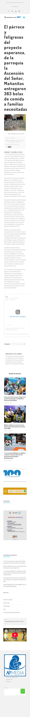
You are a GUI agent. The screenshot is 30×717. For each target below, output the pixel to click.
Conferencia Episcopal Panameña (11, 612)
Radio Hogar (6, 603)
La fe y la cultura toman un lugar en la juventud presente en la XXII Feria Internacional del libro (15, 398)
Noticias (18, 142)
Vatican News (6, 606)
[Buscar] (23, 691)
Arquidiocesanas (13, 140)
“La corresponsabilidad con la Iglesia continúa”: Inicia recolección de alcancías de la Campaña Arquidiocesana (14, 455)
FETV (4, 609)
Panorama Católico (7, 599)
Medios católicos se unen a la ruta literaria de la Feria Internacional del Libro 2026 (14, 426)
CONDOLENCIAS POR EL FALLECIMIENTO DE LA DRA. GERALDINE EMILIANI (14, 585)
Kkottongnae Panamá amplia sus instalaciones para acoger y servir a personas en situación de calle (14, 579)
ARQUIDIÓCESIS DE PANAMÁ (17, 134)
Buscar (6, 687)
